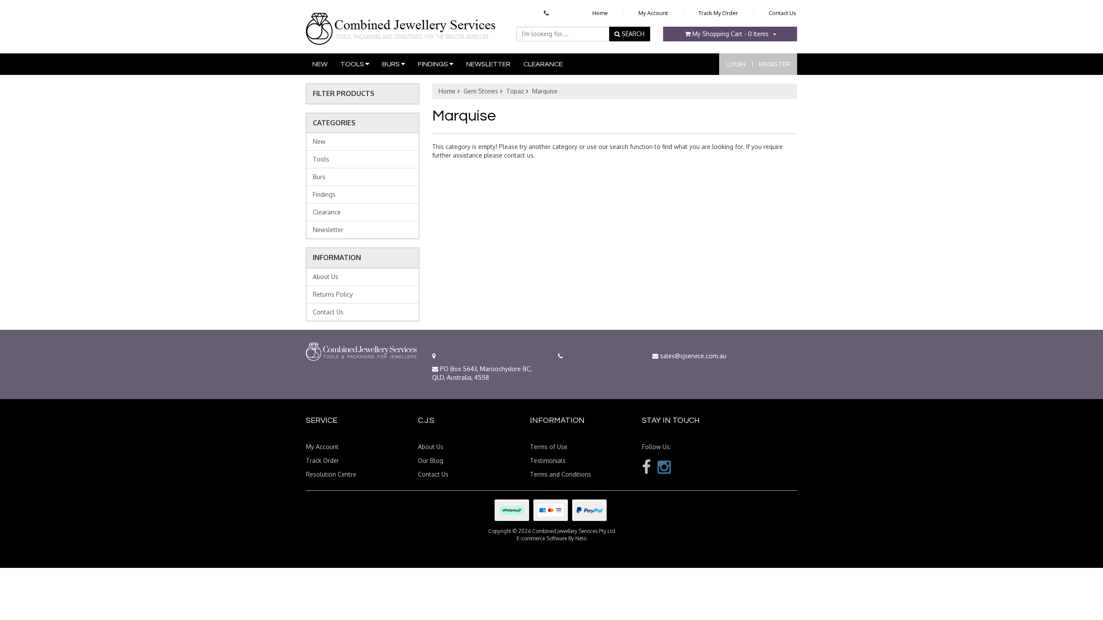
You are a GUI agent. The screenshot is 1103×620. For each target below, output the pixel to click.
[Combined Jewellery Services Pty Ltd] (402, 22)
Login (736, 64)
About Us (325, 276)
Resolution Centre (331, 474)
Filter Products (343, 94)
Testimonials (548, 460)
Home (600, 12)
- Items (730, 33)
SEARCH (632, 33)
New (319, 64)
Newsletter (488, 64)
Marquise (545, 91)
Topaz (515, 91)
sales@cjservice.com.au (692, 356)
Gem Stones (481, 91)
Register (775, 64)
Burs (391, 64)
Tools (352, 64)
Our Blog (430, 460)
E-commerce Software (542, 538)
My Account (653, 12)
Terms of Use (548, 446)
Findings (433, 64)
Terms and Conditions (560, 474)
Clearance (543, 64)
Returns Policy (333, 294)
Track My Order (718, 12)
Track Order (322, 460)
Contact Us (782, 12)
